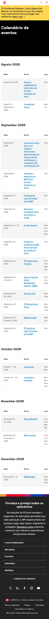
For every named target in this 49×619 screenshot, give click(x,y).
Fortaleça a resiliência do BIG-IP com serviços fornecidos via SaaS (31, 247)
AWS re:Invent (30, 435)
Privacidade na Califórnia (24, 609)
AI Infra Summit (30, 225)
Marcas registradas (12, 605)
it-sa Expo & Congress (29, 379)
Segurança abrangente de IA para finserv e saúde (31, 213)
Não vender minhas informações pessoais (22, 613)
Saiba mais (17, 17)
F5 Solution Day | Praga (31, 305)
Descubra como (25, 527)
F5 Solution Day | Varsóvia (31, 262)
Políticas (27, 605)
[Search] (41, 2)
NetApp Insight (30, 318)
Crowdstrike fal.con (29, 105)
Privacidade (39, 605)
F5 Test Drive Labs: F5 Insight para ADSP (30, 198)
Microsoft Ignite (30, 419)
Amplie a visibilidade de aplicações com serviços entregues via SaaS (30, 89)
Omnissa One (29, 293)
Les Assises (29, 367)
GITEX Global (29, 477)
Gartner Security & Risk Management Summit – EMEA (31, 281)
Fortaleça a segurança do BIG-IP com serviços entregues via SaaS (30, 180)
